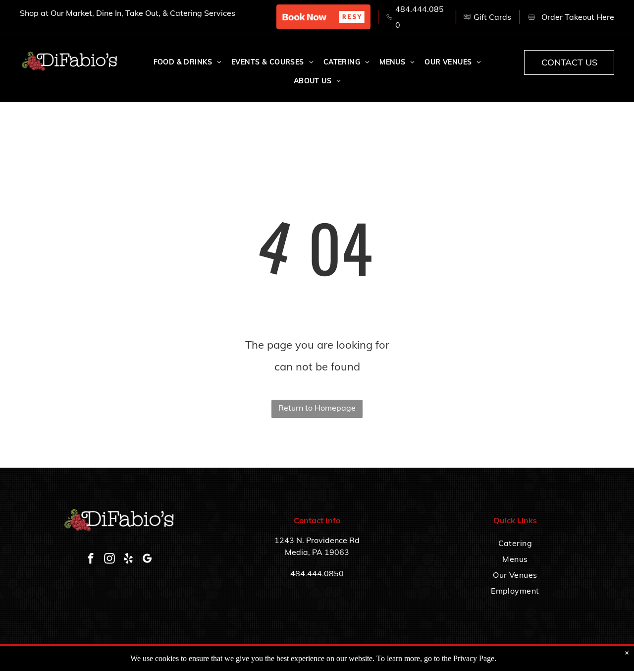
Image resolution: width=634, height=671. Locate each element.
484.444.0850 (317, 573)
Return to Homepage (317, 408)
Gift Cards (492, 17)
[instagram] (109, 559)
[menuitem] (187, 62)
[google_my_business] (147, 559)
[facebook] (90, 559)
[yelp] (128, 559)
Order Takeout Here (577, 17)
